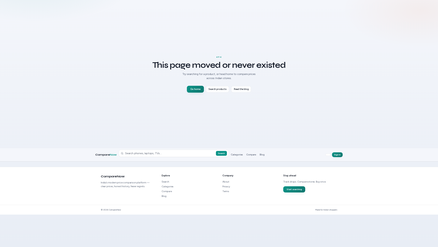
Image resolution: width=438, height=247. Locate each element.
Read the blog (241, 89)
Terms (225, 191)
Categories (237, 154)
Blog (262, 154)
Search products (217, 89)
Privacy (226, 186)
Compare (106, 154)
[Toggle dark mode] (328, 155)
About (225, 181)
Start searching (294, 189)
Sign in (337, 155)
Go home (195, 89)
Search (221, 153)
